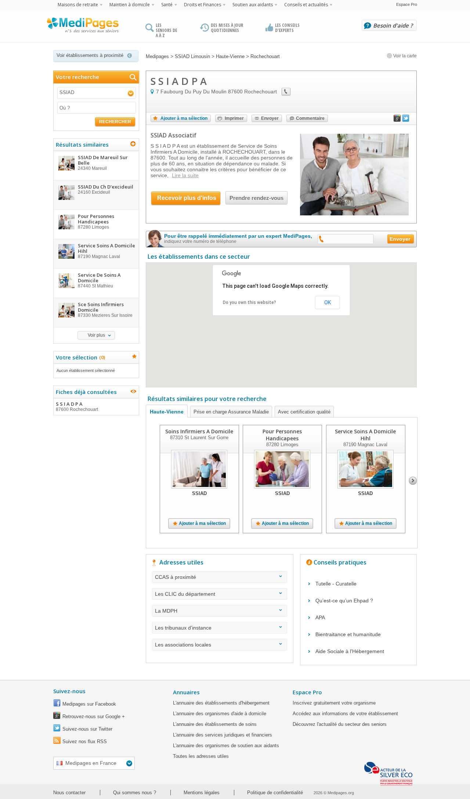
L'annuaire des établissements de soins (215, 724)
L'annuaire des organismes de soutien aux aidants (226, 745)
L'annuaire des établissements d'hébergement (221, 703)
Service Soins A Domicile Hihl (365, 435)
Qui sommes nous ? (134, 792)
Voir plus (96, 335)
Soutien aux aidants (252, 4)
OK (327, 302)
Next (413, 481)
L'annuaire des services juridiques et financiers (222, 735)
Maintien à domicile (129, 4)
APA (320, 617)
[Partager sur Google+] (397, 120)
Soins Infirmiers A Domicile (199, 431)
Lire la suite (185, 175)
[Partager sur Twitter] (405, 120)
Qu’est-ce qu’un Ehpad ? (344, 600)
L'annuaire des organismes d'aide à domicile (219, 713)
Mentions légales (202, 792)
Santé (167, 4)
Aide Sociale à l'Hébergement (349, 651)
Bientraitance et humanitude (348, 634)
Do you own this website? (249, 302)
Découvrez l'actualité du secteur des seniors (340, 724)
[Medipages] (82, 26)
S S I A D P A (77, 406)
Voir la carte (404, 55)
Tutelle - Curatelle (336, 584)
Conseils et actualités (306, 4)
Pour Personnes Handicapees (282, 435)
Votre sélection (79, 357)
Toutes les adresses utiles (201, 756)
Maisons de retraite (78, 4)
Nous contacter (69, 792)
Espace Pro (406, 4)
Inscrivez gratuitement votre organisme (334, 703)
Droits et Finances (202, 4)
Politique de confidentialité (275, 792)
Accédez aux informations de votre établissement (345, 713)
